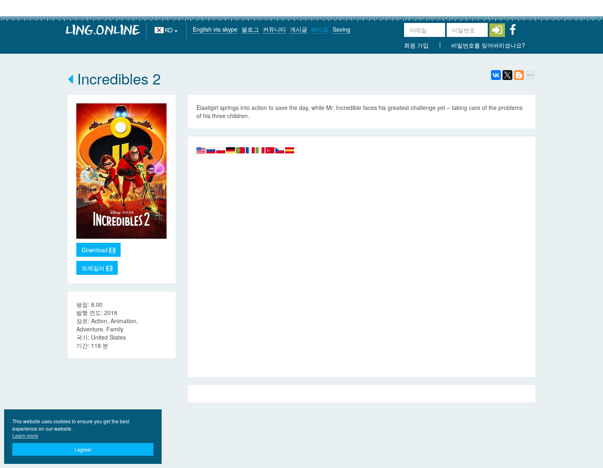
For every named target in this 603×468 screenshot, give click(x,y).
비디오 (320, 29)
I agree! (83, 449)
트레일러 (94, 268)
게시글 (298, 29)
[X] (507, 75)
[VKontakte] (496, 75)
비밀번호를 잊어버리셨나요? (488, 45)
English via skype (215, 29)
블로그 (250, 29)
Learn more (25, 435)
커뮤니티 (274, 29)
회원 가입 (416, 45)
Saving (341, 29)
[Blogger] (519, 75)
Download (95, 250)
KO (169, 30)
